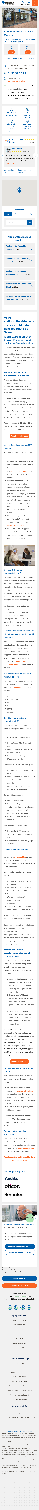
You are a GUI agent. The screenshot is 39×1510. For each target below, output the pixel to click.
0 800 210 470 (20, 1278)
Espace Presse (19, 1334)
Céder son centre (19, 1343)
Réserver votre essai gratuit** (20, 1246)
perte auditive (20, 857)
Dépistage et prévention (19, 1372)
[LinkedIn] (16, 1308)
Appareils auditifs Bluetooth (19, 1386)
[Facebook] (10, 1308)
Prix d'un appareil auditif (19, 1395)
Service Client (19, 1329)
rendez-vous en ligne (26, 1148)
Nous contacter (20, 1324)
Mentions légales (27, 1431)
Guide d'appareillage (19, 1358)
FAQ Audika (19, 1347)
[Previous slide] (2, 155)
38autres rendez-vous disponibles (18, 58)
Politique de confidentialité (14, 1431)
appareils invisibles (25, 1091)
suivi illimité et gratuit (19, 471)
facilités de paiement (16, 525)
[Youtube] (29, 1308)
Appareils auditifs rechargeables (19, 1390)
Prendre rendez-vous (19, 1285)
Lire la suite (10, 163)
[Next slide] (35, 155)
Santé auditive (19, 1363)
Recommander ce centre (25, 171)
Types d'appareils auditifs (19, 1381)
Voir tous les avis (9, 171)
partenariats (16, 687)
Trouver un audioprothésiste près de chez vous (19, 1412)
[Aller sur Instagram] (22, 1308)
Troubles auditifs (19, 1368)
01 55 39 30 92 (17, 73)
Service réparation (19, 1399)
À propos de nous (20, 1315)
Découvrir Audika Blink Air (20, 1252)
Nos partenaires (19, 1320)
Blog (19, 1352)
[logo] (8, 3)
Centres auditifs (19, 1406)
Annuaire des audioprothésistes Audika (19, 1417)
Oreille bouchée (19, 1376)
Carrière (19, 1338)
